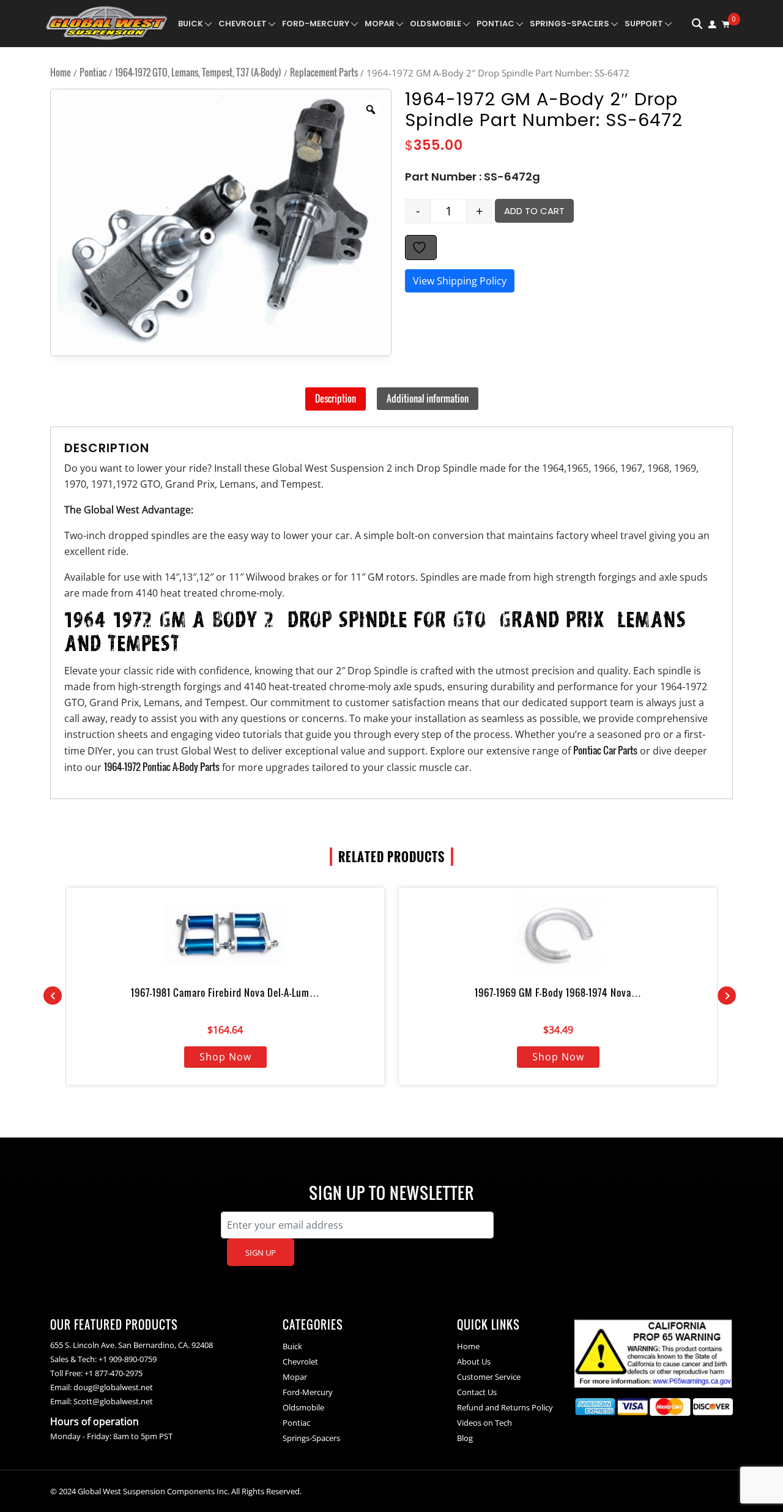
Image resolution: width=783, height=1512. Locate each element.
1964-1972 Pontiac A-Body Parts (162, 766)
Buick (190, 23)
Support (644, 23)
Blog (465, 1437)
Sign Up (260, 1252)
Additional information (428, 398)
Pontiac (495, 23)
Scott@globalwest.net (113, 1401)
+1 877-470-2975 (113, 1373)
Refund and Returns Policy (505, 1407)
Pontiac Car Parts (605, 750)
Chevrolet (242, 23)
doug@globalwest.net (113, 1387)
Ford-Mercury (315, 23)
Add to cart (534, 210)
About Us (474, 1361)
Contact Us (477, 1392)
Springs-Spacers (569, 23)
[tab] (335, 399)
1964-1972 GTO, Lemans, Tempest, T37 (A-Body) (198, 72)
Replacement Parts (324, 72)
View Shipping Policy (460, 281)
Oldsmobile (435, 23)
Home (60, 72)
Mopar (380, 23)
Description (335, 398)
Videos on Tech (484, 1422)
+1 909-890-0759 (127, 1359)
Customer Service (489, 1376)
